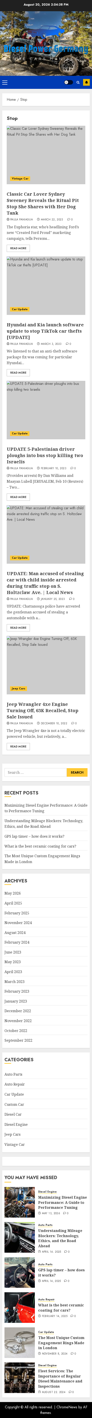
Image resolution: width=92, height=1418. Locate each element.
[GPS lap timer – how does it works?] (19, 1272)
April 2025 (13, 903)
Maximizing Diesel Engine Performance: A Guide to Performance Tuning (62, 1202)
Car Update (20, 309)
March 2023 (14, 981)
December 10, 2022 (54, 723)
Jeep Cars (18, 689)
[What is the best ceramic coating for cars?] (19, 1307)
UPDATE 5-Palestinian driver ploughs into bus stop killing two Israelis (45, 455)
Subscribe (86, 82)
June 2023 (12, 952)
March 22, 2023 (52, 220)
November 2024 (18, 922)
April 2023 (13, 971)
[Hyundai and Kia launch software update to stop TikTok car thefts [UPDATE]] (46, 285)
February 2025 (16, 913)
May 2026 (12, 893)
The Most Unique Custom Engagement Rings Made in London (61, 1342)
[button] (4, 82)
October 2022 (15, 1030)
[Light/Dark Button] (68, 82)
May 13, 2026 (51, 1213)
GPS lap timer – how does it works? (34, 836)
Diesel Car (13, 1114)
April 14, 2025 (51, 1281)
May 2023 (12, 961)
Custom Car (14, 1104)
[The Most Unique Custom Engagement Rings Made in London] (19, 1342)
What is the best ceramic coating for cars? (40, 846)
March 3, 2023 (51, 344)
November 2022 (18, 1020)
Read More (18, 248)
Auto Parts (13, 1074)
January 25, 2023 (53, 599)
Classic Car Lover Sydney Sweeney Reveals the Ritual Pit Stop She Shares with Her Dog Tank (43, 203)
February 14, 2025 (54, 1316)
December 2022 (17, 1010)
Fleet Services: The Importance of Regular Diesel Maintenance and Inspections (60, 1379)
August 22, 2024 (53, 1392)
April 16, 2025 (51, 1252)
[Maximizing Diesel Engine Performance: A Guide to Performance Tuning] (19, 1202)
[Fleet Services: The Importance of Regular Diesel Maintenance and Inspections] (19, 1377)
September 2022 (18, 1040)
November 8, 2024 (55, 1354)
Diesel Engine (16, 1124)
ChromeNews (66, 1407)
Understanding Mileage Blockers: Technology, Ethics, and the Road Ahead (43, 823)
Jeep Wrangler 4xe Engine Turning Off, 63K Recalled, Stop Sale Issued (42, 710)
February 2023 (16, 991)
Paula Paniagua (21, 220)
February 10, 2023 (53, 468)
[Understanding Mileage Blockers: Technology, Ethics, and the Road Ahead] (19, 1237)
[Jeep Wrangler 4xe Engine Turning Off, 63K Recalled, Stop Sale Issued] (46, 665)
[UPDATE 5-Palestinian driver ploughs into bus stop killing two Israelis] (46, 410)
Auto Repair (14, 1084)
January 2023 (15, 1001)
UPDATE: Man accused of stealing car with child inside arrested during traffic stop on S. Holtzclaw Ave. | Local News (45, 582)
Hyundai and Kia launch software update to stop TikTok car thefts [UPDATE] (45, 331)
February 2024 (16, 942)
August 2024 (14, 932)
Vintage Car (20, 179)
